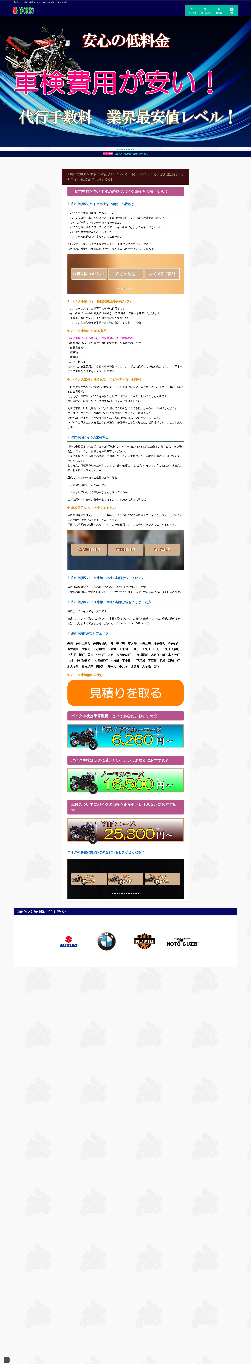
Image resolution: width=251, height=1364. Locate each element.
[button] (117, 149)
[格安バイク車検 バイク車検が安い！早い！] (23, 10)
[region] (125, 83)
